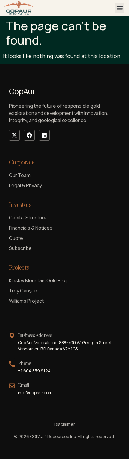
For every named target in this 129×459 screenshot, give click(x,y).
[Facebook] (29, 135)
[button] (119, 8)
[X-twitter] (14, 135)
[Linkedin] (44, 135)
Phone (24, 363)
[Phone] (12, 364)
